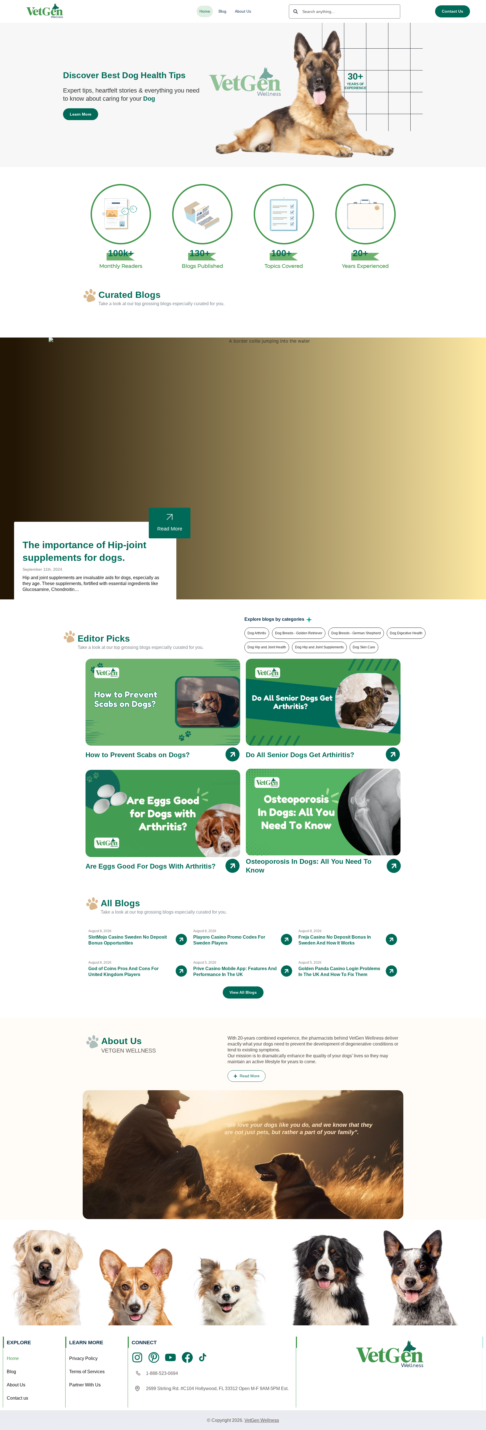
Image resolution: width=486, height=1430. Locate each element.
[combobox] (344, 12)
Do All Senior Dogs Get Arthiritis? (300, 755)
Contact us (17, 1398)
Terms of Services (87, 1371)
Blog (222, 11)
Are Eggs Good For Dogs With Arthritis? (151, 866)
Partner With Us (85, 1384)
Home (204, 11)
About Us (243, 11)
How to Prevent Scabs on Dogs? (138, 755)
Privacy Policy (83, 1358)
